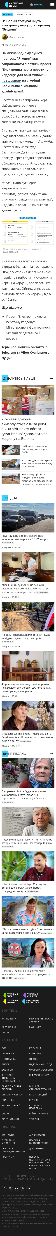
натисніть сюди (45, 1223)
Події (5, 1048)
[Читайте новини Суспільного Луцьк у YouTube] (16, 1188)
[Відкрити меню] (53, 4)
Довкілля (8, 1069)
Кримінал (8, 1053)
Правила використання (38, 1142)
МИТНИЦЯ (7, 14)
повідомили (11, 80)
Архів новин (37, 1134)
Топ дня (34, 1119)
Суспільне (20, 1220)
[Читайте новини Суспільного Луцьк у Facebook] (4, 1188)
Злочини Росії (11, 1105)
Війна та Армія (38, 1113)
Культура (35, 1026)
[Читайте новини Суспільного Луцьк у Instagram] (10, 1188)
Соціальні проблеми (36, 1107)
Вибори (6, 1064)
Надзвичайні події (41, 1064)
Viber (25, 352)
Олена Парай (16, 36)
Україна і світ (10, 1026)
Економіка (9, 1058)
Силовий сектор (12, 1094)
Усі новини (9, 1018)
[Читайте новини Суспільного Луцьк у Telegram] (28, 1188)
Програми (8, 1156)
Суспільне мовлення (8, 1142)
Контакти (8, 1134)
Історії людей (38, 1094)
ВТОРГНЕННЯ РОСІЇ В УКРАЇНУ (41, 1020)
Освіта (33, 1058)
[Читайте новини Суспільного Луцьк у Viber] (22, 1188)
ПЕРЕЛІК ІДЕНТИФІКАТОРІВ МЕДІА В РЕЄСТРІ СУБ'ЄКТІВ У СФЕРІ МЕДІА (40, 1162)
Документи (36, 1148)
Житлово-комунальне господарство (11, 1078)
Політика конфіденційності (13, 1150)
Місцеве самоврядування (40, 1088)
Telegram (9, 352)
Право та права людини (11, 1088)
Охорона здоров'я (41, 1069)
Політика (8, 1099)
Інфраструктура (24, 14)
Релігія (33, 1099)
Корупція (35, 1048)
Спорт (5, 1032)
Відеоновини (10, 1119)
